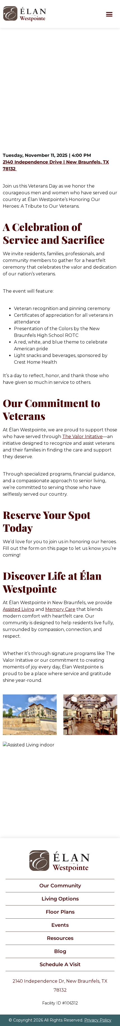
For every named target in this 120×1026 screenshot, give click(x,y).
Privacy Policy (97, 1020)
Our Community (60, 886)
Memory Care (60, 609)
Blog (60, 951)
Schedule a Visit (60, 964)
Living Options (60, 899)
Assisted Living (18, 609)
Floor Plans (60, 912)
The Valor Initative (82, 436)
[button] (109, 14)
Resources (60, 938)
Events (60, 925)
